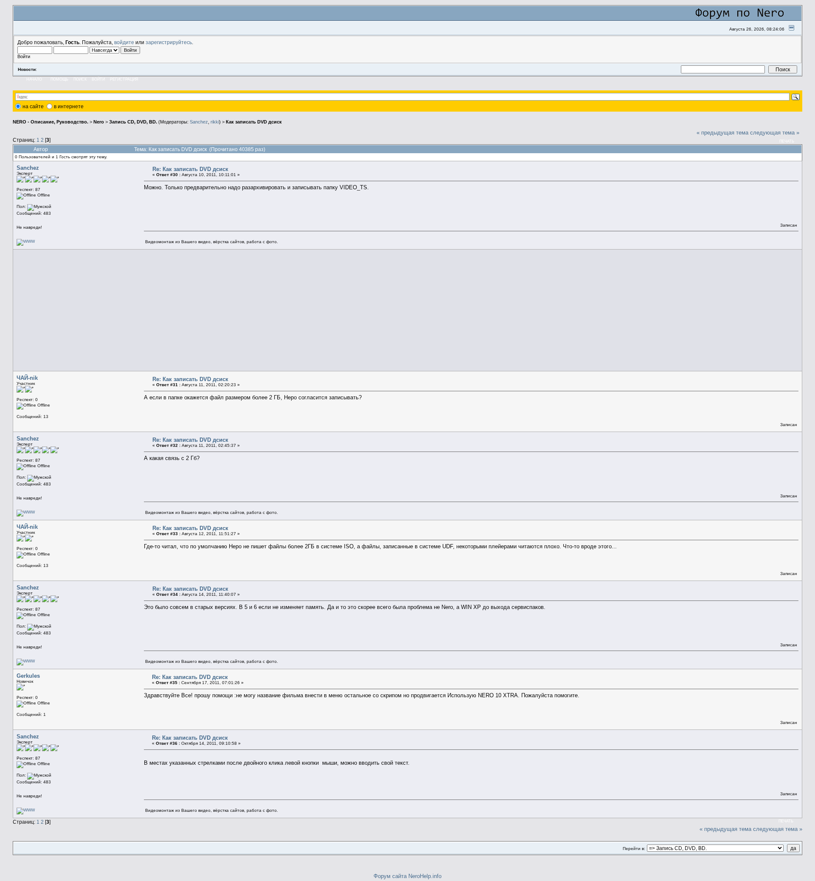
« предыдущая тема (722, 132)
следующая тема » (774, 132)
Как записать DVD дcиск (254, 121)
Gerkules (28, 676)
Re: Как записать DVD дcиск (190, 169)
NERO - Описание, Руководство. (50, 121)
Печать (786, 141)
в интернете (69, 106)
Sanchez (199, 121)
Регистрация (124, 79)
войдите (124, 42)
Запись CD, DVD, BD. (133, 121)
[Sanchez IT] (26, 241)
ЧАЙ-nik (27, 378)
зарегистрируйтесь (169, 42)
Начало (34, 79)
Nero (98, 121)
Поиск (80, 79)
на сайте (33, 106)
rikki (215, 121)
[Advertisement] (269, 310)
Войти (98, 79)
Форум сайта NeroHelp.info (407, 876)
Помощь (59, 79)
